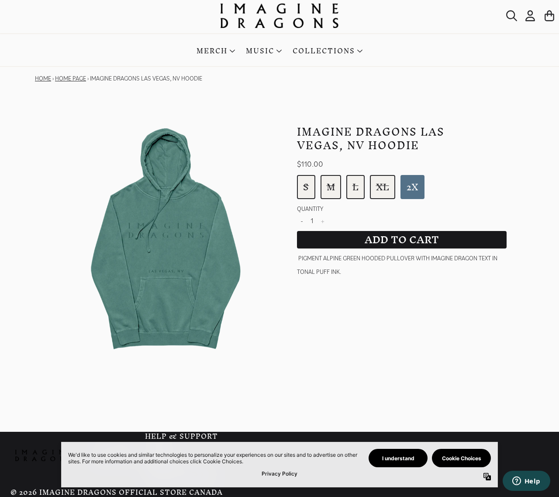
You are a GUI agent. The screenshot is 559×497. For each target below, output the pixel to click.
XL (382, 187)
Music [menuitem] (260, 51)
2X (412, 187)
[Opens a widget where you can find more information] (526, 482)
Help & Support (181, 436)
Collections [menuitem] (324, 51)
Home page (70, 78)
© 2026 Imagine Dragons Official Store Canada (116, 492)
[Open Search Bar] (511, 16)
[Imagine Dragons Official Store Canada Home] (279, 16)
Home (43, 78)
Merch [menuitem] (212, 51)
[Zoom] (166, 239)
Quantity (310, 209)
